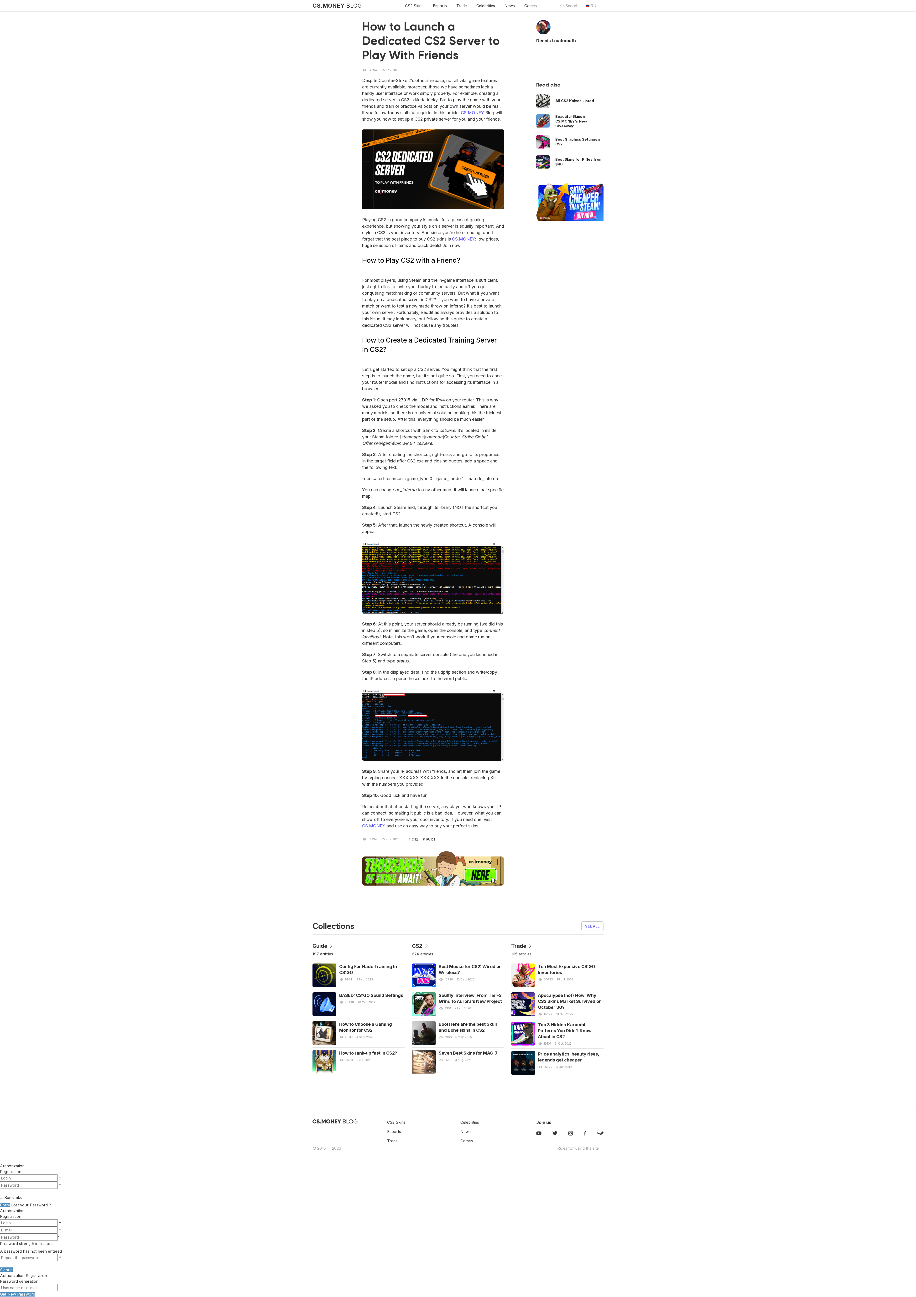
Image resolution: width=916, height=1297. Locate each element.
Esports (440, 5)
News (510, 5)
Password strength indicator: (26, 1243)
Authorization (12, 1210)
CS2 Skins (414, 5)
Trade (461, 5)
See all (592, 926)
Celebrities (485, 5)
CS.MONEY (472, 112)
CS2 (415, 839)
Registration (10, 1171)
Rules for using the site (578, 1148)
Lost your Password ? (31, 1205)
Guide (430, 839)
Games (530, 5)
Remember (14, 1197)
